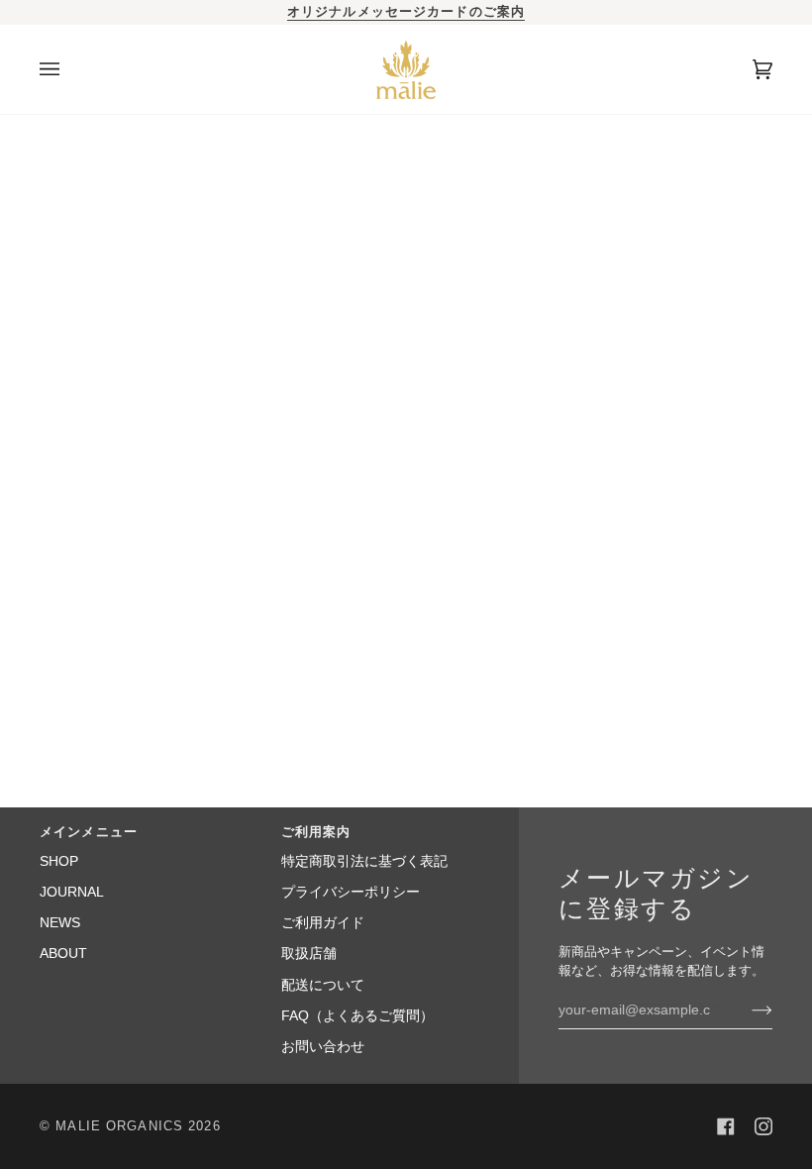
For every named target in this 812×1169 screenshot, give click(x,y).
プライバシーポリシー (350, 892)
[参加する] (746, 1009)
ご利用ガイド (322, 922)
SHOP (59, 861)
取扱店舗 (309, 953)
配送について (322, 985)
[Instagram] (763, 1126)
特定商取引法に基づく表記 (364, 861)
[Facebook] (726, 1126)
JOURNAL (72, 892)
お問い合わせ (322, 1046)
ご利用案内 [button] (316, 832)
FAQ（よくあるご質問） (357, 1016)
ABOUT (63, 953)
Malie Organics (119, 1126)
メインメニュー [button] (89, 832)
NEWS (60, 922)
